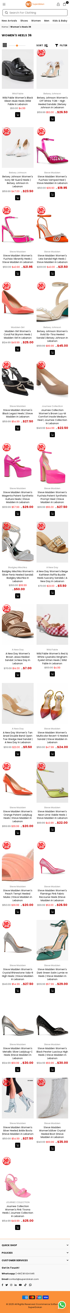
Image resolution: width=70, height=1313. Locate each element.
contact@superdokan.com (23, 1279)
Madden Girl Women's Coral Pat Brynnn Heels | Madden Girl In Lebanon (18, 334)
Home (5, 27)
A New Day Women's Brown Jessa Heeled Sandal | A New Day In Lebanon (17, 658)
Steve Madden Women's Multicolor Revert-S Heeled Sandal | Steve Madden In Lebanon (52, 737)
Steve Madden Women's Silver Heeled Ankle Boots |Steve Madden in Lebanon (17, 1131)
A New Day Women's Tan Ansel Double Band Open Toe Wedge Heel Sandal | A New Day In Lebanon (17, 737)
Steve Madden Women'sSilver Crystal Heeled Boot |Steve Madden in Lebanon (52, 1132)
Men (46, 20)
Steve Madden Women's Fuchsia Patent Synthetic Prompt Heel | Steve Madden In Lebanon (52, 497)
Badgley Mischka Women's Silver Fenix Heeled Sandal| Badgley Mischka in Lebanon (17, 576)
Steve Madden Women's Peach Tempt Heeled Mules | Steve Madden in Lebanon (17, 895)
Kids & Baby (60, 20)
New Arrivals (9, 20)
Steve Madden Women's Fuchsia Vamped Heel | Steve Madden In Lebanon (52, 180)
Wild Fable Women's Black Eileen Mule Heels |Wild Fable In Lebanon (17, 101)
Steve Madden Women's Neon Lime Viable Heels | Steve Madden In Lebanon (52, 815)
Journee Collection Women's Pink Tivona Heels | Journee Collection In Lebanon (17, 1211)
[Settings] (58, 4)
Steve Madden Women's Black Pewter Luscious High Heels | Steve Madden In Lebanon (52, 1053)
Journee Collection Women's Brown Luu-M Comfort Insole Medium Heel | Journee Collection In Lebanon (52, 416)
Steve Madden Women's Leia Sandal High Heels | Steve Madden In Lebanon (52, 259)
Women (36, 20)
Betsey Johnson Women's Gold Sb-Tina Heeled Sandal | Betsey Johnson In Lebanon (52, 336)
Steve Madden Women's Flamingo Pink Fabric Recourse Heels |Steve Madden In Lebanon (52, 895)
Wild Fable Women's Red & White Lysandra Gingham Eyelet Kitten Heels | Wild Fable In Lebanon (52, 658)
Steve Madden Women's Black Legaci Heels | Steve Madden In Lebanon (18, 413)
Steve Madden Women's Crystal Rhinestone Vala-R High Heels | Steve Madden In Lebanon (17, 974)
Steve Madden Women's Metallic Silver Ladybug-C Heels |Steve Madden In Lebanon (18, 1053)
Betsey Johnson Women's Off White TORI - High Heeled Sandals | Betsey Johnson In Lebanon (52, 102)
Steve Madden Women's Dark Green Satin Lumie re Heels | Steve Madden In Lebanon (52, 974)
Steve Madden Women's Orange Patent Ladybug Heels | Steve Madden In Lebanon (17, 816)
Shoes (24, 20)
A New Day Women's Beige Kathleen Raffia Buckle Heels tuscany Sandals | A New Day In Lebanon (52, 576)
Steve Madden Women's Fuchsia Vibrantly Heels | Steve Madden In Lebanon (17, 259)
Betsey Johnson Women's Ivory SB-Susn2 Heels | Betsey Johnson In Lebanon (17, 181)
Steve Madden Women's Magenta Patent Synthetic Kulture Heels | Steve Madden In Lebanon (17, 497)
